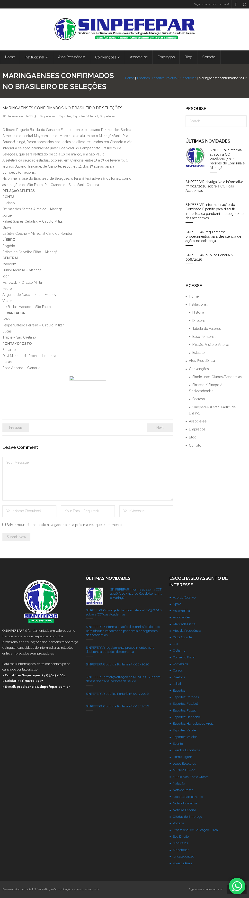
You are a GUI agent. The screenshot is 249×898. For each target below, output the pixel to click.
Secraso (198, 399)
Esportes (143, 78)
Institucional (198, 304)
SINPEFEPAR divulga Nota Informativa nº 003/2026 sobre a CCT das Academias (214, 186)
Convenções (199, 369)
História (198, 312)
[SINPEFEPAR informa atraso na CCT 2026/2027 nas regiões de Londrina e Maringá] (195, 157)
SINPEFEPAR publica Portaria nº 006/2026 (210, 257)
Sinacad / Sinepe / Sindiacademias (205, 388)
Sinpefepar (188, 78)
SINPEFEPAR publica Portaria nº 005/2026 (117, 694)
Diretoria (198, 321)
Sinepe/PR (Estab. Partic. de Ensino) (212, 410)
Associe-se (197, 421)
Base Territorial (203, 337)
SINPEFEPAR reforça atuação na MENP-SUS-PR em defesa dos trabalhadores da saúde (123, 679)
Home (129, 78)
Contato (195, 445)
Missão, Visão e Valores (211, 345)
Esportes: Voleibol (165, 78)
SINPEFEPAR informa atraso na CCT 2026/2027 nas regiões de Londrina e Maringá (227, 159)
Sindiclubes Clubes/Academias (217, 377)
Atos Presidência (202, 361)
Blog (192, 437)
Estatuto (198, 353)
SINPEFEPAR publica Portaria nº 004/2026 (117, 706)
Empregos (197, 429)
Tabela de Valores (206, 329)
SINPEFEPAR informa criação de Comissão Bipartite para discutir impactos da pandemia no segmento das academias (215, 211)
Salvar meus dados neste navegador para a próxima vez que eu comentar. (65, 525)
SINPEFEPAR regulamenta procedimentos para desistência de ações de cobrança (213, 236)
